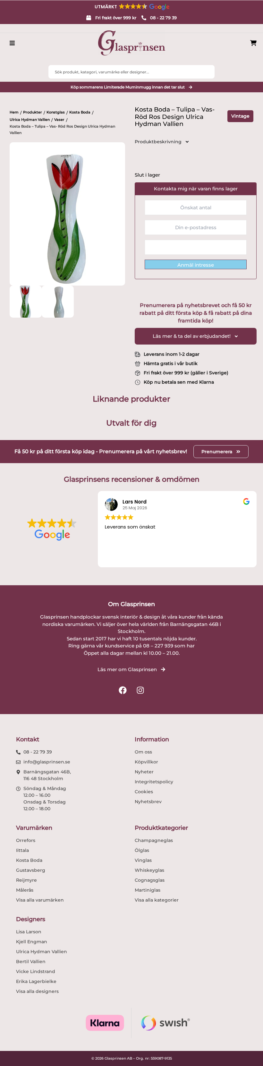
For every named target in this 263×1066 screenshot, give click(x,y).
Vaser (59, 119)
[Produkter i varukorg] (253, 43)
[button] (131, 7)
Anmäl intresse (195, 265)
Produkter (32, 112)
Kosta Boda (79, 112)
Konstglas (56, 112)
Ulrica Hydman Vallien (30, 119)
